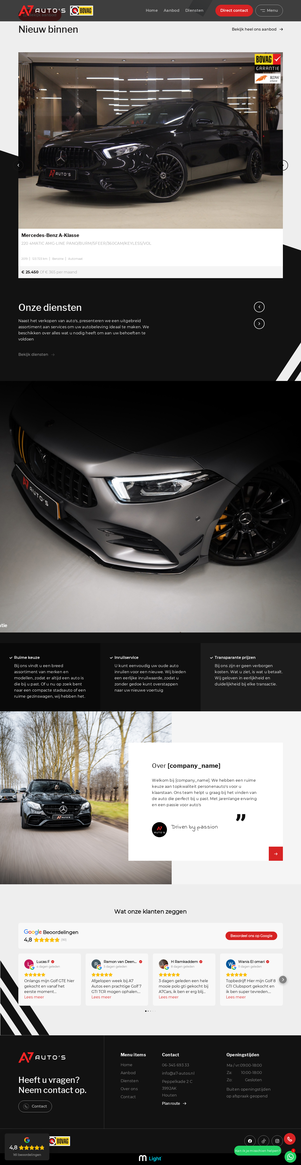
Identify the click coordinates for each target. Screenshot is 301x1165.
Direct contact (234, 10)
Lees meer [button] (34, 997)
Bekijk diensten (33, 354)
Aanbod (171, 10)
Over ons (129, 1089)
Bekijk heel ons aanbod (254, 29)
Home (152, 10)
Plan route (171, 1103)
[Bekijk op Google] (29, 964)
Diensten (194, 10)
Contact (39, 1106)
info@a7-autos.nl (178, 1073)
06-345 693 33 (175, 1065)
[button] (18, 979)
